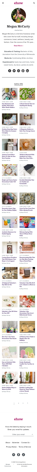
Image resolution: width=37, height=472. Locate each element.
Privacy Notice (11, 447)
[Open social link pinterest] (23, 70)
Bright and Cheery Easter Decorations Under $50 (9, 181)
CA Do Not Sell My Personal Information (24, 465)
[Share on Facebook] (18, 454)
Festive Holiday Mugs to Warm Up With (9, 388)
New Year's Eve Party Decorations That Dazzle (9, 337)
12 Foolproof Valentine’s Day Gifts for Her (9, 284)
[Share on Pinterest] (13, 454)
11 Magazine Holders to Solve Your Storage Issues (27, 130)
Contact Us (25, 442)
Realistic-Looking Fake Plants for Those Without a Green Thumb (27, 389)
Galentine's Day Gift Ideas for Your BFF (9, 312)
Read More (18, 45)
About (8, 442)
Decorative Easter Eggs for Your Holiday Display (9, 209)
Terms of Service (25, 447)
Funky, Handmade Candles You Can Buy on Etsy (27, 364)
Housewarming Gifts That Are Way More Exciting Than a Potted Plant (27, 259)
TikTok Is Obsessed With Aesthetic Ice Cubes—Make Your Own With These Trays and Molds (27, 157)
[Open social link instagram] (18, 70)
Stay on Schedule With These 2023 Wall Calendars (8, 364)
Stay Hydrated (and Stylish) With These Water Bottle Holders (8, 105)
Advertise (15, 442)
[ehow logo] (18, 3)
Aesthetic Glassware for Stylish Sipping (9, 233)
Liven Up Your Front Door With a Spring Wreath (27, 209)
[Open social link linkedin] (27, 70)
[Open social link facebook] (9, 70)
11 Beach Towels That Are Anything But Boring (27, 104)
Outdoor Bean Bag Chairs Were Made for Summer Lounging (9, 131)
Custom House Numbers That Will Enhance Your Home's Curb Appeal (9, 259)
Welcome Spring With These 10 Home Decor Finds (26, 233)
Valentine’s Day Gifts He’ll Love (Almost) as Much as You (27, 284)
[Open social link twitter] (14, 70)
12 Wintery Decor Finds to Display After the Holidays (27, 338)
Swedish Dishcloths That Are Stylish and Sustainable (27, 181)
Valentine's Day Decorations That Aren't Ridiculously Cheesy (27, 313)
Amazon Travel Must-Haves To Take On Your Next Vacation (9, 156)
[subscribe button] (32, 434)
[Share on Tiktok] (23, 454)
